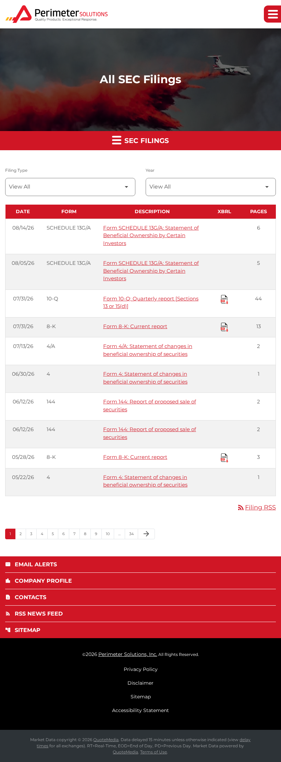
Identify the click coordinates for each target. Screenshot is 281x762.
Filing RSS (256, 507)
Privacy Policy (141, 669)
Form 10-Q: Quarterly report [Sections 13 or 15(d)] (150, 302)
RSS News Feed (34, 613)
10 (110, 533)
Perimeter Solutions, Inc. (127, 654)
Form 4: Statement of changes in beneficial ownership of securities (145, 378)
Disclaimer (140, 683)
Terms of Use (153, 751)
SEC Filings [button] (145, 141)
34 (133, 533)
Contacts (25, 597)
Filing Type (16, 170)
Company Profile (38, 581)
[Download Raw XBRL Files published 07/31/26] (224, 299)
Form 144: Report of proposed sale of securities (149, 405)
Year (150, 170)
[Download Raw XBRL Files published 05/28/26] (224, 457)
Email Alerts (31, 564)
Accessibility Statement (140, 710)
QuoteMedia (106, 739)
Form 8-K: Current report (135, 326)
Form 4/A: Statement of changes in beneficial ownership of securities (147, 350)
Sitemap (22, 630)
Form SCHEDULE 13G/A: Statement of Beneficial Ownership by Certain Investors (151, 235)
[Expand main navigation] (272, 14)
